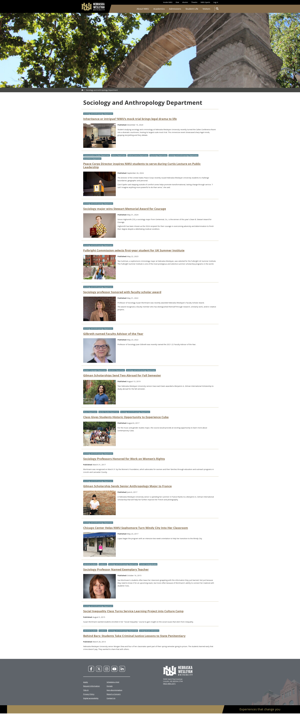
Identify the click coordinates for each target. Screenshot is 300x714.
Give (177, 2)
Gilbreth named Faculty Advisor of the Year (113, 334)
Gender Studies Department (109, 412)
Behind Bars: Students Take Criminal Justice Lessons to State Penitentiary (134, 636)
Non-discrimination (114, 690)
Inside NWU (167, 2)
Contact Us (111, 698)
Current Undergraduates (148, 564)
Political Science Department (138, 155)
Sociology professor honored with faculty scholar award (122, 292)
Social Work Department (92, 159)
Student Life (192, 8)
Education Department (116, 370)
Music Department (90, 412)
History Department (119, 155)
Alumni (185, 2)
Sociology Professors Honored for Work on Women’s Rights (124, 459)
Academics (159, 8)
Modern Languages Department (95, 370)
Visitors (206, 8)
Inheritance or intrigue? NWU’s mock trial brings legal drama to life (130, 119)
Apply (85, 682)
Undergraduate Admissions (149, 631)
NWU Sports (205, 2)
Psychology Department (158, 155)
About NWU (143, 8)
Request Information (91, 686)
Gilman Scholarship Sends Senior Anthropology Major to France (127, 486)
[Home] (93, 7)
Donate (109, 686)
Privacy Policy (88, 694)
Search (217, 9)
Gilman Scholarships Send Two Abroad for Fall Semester (122, 375)
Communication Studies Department (96, 155)
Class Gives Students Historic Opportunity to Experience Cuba (126, 417)
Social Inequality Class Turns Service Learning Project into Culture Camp (133, 611)
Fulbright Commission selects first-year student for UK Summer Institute (133, 250)
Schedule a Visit (113, 682)
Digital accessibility (90, 698)
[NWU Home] (82, 90)
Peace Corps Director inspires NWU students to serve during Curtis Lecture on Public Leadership (142, 165)
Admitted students (90, 564)
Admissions (175, 8)
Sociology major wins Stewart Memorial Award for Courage (124, 209)
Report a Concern (114, 694)
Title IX (86, 690)
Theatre (194, 2)
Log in (215, 2)
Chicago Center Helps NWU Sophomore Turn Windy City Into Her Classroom (135, 528)
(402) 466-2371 (169, 683)
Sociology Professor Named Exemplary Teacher (116, 569)
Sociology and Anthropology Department (98, 114)
